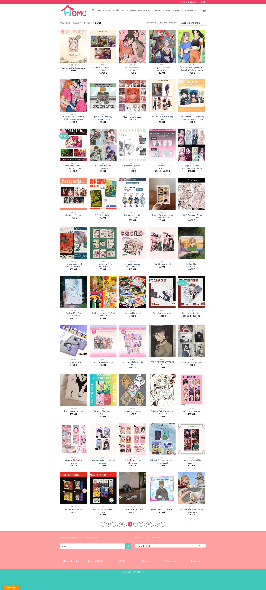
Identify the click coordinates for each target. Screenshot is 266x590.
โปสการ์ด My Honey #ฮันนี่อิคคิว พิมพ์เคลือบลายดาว (191, 68)
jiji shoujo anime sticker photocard (103, 265)
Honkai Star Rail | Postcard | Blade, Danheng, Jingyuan (192, 118)
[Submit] (128, 546)
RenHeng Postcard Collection (103, 167)
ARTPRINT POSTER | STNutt (103, 68)
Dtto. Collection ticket (191, 313)
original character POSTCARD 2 (132, 68)
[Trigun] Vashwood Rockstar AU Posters (74, 265)
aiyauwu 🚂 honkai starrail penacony (103, 461)
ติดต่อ (168, 10)
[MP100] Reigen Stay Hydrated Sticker (103, 118)
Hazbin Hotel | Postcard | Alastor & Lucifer (73, 167)
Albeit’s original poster (132, 117)
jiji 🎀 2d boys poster (192, 411)
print (88, 22)
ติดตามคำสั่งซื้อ (144, 10)
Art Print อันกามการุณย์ (132, 509)
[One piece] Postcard (74, 215)
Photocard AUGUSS (73, 509)
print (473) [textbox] (169, 546)
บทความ (124, 10)
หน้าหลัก (65, 22)
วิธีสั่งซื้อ (115, 10)
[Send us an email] (204, 2)
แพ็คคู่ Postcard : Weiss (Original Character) (192, 216)
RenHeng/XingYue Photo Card (132, 167)
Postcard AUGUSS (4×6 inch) (103, 510)
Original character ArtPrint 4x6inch (103, 314)
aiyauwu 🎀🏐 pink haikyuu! (73, 461)
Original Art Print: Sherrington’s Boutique (192, 167)
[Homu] (74, 10)
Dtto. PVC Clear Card (162, 313)
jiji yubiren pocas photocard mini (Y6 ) (132, 265)
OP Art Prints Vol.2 (103, 215)
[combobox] (170, 546)
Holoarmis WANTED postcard (192, 461)
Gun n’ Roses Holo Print (103, 362)
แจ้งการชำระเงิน (103, 10)
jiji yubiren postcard (162, 264)
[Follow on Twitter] (202, 2)
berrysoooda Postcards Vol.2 (133, 363)
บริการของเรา (158, 10)
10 (157, 524)
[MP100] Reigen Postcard (162, 509)
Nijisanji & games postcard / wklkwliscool (162, 461)
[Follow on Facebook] (199, 2)
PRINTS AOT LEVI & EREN (191, 362)
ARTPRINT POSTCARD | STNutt (162, 118)
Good (77, 22)
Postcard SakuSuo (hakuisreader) (73, 314)
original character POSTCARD (162, 68)
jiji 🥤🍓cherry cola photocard (132, 461)
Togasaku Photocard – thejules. (103, 412)
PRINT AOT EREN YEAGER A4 (162, 363)
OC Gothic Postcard (132, 411)
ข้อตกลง (133, 10)
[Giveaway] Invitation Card (73, 68)
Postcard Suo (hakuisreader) (192, 265)
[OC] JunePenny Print (73, 411)
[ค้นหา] (93, 10)
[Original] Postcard (133, 313)
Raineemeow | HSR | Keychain (132, 216)
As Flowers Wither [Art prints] (162, 167)
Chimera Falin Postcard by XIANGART (162, 412)
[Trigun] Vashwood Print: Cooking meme (162, 216)
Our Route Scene (73, 362)
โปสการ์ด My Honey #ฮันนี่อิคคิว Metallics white (73, 118)
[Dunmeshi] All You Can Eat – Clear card (192, 510)
